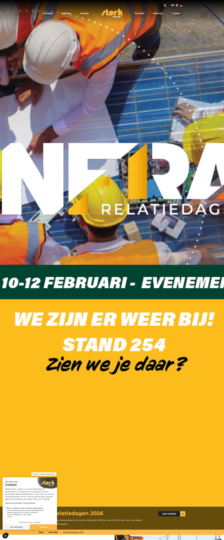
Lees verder (169, 513)
